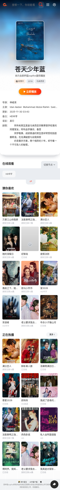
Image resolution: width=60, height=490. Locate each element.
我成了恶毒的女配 (49, 400)
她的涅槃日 (8, 253)
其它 (12, 120)
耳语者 (5, 322)
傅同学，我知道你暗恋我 (11, 469)
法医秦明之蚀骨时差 (30, 219)
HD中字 (9, 174)
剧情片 (21, 81)
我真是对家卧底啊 (49, 469)
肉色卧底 (25, 434)
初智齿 (24, 253)
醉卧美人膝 (26, 366)
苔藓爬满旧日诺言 (49, 366)
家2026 (44, 288)
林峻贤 (13, 102)
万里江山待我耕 (10, 219)
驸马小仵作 (26, 288)
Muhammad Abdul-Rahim (36, 107)
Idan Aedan (16, 107)
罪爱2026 (7, 400)
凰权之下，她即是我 (11, 288)
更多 (51, 334)
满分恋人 (44, 219)
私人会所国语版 (48, 434)
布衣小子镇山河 (48, 322)
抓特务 (24, 400)
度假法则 (44, 253)
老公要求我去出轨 (30, 322)
